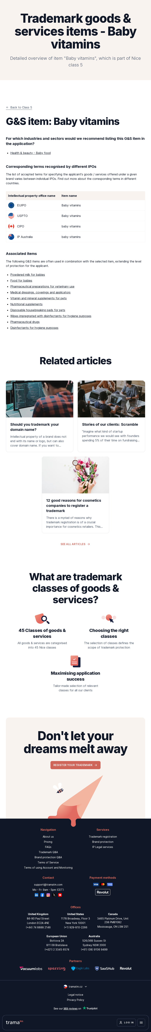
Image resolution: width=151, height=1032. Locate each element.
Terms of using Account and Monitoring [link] (48, 867)
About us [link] (48, 836)
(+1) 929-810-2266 (75, 927)
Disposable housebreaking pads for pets (37, 310)
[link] (39, 416)
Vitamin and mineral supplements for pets (38, 298)
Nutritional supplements (26, 304)
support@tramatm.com (48, 884)
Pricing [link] (48, 841)
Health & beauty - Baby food (30, 153)
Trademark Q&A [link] (48, 852)
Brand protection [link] (102, 841)
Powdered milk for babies (27, 274)
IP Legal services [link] (102, 846)
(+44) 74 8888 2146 (38, 927)
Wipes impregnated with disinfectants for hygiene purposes (50, 316)
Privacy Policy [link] (75, 999)
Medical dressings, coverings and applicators (40, 292)
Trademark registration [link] (103, 836)
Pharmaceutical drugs (25, 322)
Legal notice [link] (75, 994)
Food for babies (21, 280)
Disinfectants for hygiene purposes (34, 328)
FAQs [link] (48, 846)
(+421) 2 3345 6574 (57, 949)
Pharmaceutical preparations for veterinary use (42, 286)
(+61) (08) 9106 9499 (94, 949)
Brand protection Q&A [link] (48, 857)
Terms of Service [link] (48, 862)
